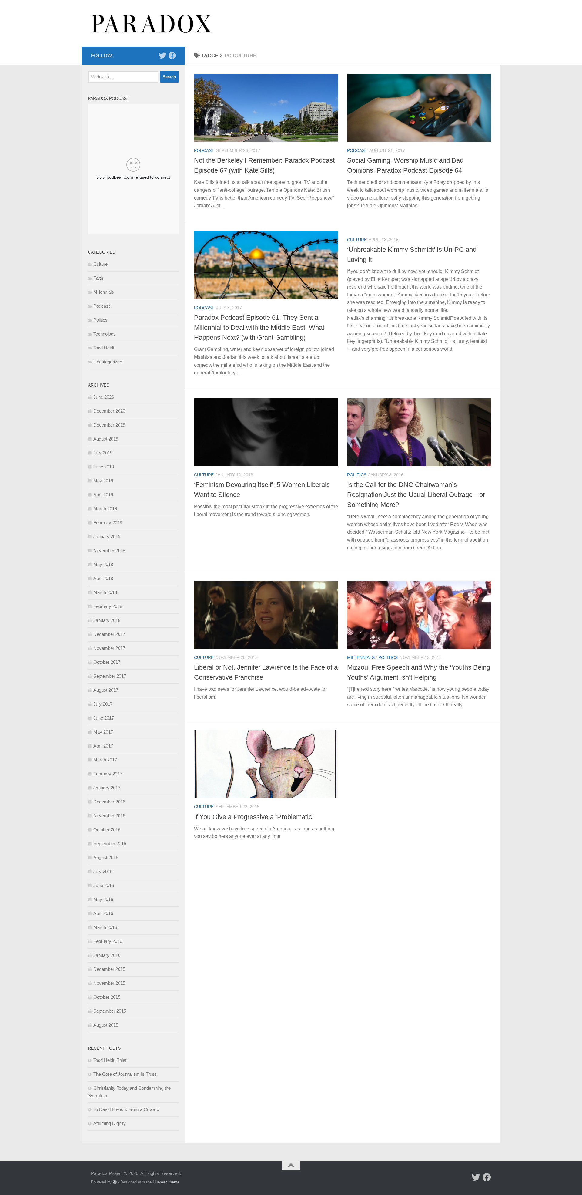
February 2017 (107, 773)
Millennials (361, 657)
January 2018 (106, 620)
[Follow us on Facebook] (172, 55)
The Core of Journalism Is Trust (124, 1074)
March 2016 (105, 927)
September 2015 (109, 1011)
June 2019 (103, 466)
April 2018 (103, 578)
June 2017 (103, 718)
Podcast (204, 150)
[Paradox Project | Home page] (152, 23)
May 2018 (103, 564)
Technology (104, 333)
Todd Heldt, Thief (109, 1060)
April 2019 (103, 494)
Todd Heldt (103, 347)
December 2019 (109, 424)
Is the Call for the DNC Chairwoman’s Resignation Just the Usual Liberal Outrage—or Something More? (416, 494)
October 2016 (106, 829)
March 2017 (105, 759)
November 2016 (109, 815)
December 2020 (109, 411)
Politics (356, 474)
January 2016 (106, 955)
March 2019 (105, 508)
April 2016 (103, 913)
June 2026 (103, 397)
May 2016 (103, 899)
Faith (98, 278)
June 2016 (103, 885)
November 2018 (109, 550)
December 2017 (109, 634)
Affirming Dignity (109, 1123)
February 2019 (107, 522)
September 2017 (109, 676)
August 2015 (105, 1025)
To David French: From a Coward (126, 1109)
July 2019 (102, 452)
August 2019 (105, 438)
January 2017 (106, 787)
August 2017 (105, 690)
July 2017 (102, 704)
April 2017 (103, 745)
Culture (357, 239)
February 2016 (107, 941)
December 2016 (109, 801)
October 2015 (106, 997)
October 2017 (106, 662)
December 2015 (109, 969)
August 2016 (105, 857)
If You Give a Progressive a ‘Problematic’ (253, 817)
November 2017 (109, 648)
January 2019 (106, 536)
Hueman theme (166, 1182)
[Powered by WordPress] (115, 1182)
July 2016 (102, 871)
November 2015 (109, 983)
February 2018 (107, 606)
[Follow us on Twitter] (162, 55)
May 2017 (103, 731)
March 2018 (105, 592)
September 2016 (109, 843)
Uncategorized (107, 361)
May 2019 (103, 480)
